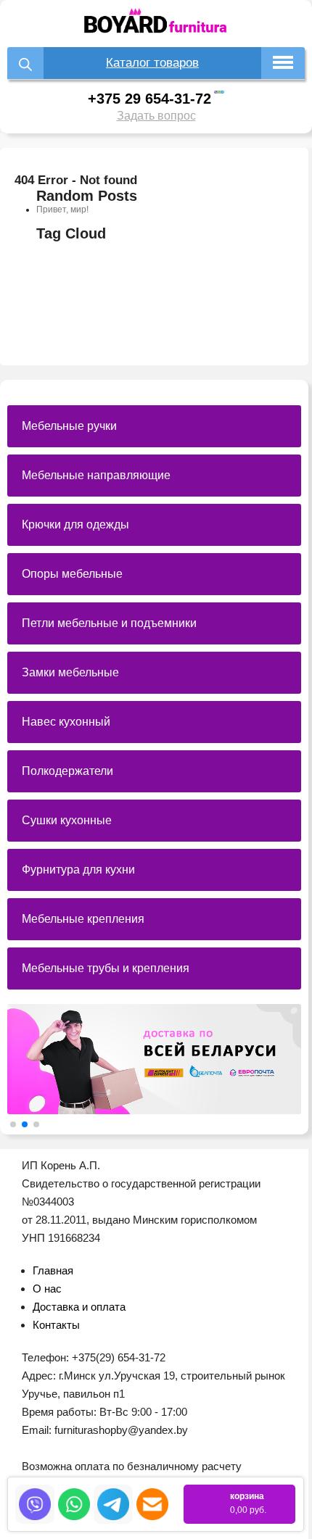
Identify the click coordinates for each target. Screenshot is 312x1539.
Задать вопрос (156, 115)
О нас (47, 1288)
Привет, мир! (62, 209)
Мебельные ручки (69, 426)
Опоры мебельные (72, 574)
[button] (13, 1124)
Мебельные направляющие (96, 475)
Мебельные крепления (83, 919)
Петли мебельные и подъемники (109, 623)
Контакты (56, 1325)
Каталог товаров (152, 63)
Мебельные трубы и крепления (105, 968)
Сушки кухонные (67, 820)
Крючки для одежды (75, 524)
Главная (53, 1270)
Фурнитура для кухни (78, 869)
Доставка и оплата (79, 1307)
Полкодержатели (67, 771)
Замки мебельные (70, 672)
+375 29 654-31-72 (149, 99)
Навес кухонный (66, 721)
